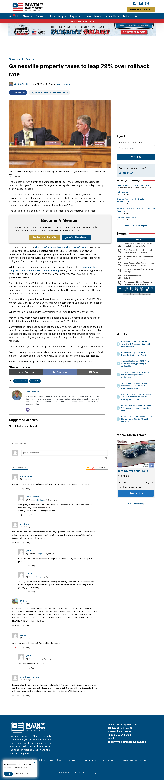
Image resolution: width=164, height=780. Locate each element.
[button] (120, 465)
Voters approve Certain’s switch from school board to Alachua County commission (135, 386)
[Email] (28, 410)
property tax (35, 381)
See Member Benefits (44, 237)
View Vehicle (136, 493)
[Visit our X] (141, 3)
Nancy (38, 659)
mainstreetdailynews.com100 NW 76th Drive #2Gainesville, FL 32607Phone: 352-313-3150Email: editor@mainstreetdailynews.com (127, 733)
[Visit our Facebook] (135, 3)
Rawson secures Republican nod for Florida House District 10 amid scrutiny (137, 419)
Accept (8, 774)
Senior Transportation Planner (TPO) (133, 185)
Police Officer (122, 192)
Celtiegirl (39, 554)
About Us (110, 16)
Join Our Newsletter (77, 237)
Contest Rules (89, 760)
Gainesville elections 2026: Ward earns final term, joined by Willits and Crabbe (135, 363)
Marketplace (91, 16)
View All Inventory (136, 504)
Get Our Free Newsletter (81, 21)
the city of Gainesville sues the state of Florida (61, 247)
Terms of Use (56, 760)
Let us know (126, 172)
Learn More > (22, 774)
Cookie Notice (107, 760)
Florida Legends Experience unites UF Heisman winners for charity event (136, 408)
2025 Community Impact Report (132, 760)
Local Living (56, 16)
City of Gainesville (20, 381)
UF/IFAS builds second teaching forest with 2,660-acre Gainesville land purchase (136, 344)
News (26, 16)
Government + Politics (21, 59)
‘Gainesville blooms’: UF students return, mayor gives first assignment (135, 375)
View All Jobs (141, 226)
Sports (39, 16)
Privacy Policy (72, 760)
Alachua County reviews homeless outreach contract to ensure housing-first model (136, 397)
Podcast (127, 16)
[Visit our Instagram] (147, 3)
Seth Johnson (21, 83)
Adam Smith (40, 500)
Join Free (135, 156)
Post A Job (129, 226)
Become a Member (140, 9)
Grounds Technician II (126, 218)
